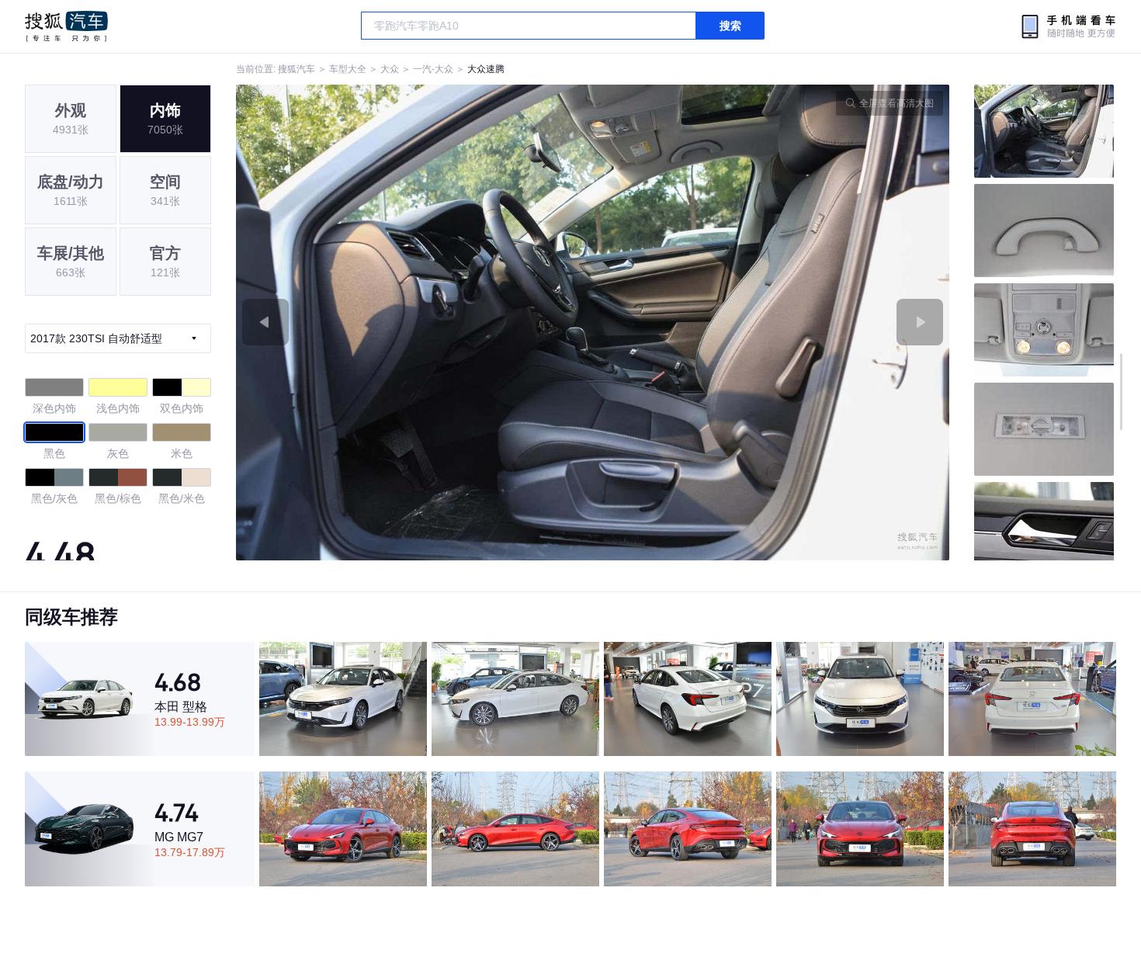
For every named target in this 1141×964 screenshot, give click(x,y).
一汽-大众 (433, 69)
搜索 (730, 25)
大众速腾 (486, 69)
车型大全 (347, 69)
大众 (389, 69)
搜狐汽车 (66, 26)
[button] (414, 322)
